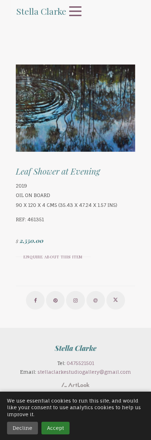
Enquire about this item (53, 256)
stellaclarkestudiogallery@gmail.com (84, 372)
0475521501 (80, 363)
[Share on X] (115, 300)
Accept (55, 428)
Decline (22, 428)
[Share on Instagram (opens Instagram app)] (75, 300)
